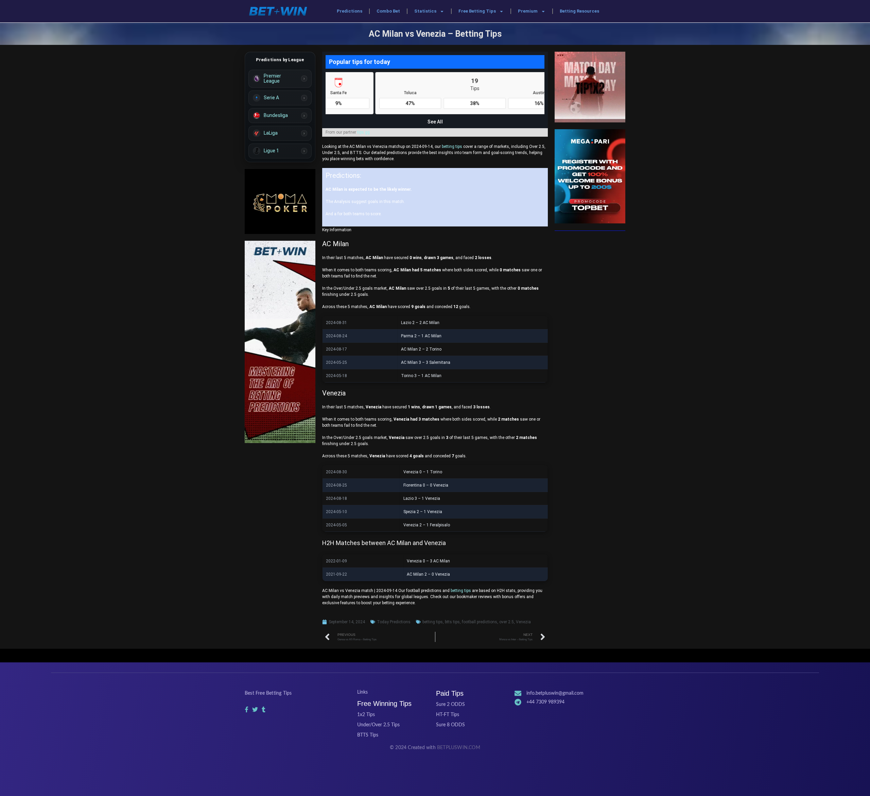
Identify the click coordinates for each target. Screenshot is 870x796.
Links (362, 692)
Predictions (349, 11)
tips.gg (363, 132)
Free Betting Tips (477, 11)
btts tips (452, 622)
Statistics (425, 11)
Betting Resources (579, 11)
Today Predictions (394, 622)
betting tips (452, 146)
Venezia (523, 622)
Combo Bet (388, 11)
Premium (528, 11)
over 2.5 (506, 622)
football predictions (479, 622)
